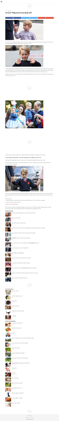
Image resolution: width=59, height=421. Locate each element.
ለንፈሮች (13, 333)
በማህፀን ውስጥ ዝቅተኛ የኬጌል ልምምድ (18, 311)
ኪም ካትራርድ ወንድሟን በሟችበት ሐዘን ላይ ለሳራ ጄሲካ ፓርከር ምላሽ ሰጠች (23, 212)
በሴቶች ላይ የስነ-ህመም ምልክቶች (17, 383)
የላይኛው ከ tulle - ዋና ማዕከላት (17, 398)
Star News (9, 10)
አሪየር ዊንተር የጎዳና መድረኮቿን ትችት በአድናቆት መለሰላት (21, 263)
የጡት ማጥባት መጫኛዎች (16, 403)
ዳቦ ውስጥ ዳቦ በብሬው (15, 378)
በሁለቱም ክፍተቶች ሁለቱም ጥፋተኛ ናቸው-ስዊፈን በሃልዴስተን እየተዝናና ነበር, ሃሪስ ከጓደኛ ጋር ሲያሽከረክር (28, 227)
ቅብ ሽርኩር (13, 373)
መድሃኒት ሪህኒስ (14, 368)
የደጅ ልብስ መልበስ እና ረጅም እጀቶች (17, 393)
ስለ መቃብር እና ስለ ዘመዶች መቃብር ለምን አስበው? (20, 358)
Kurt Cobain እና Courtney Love (18, 253)
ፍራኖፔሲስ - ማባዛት (15, 291)
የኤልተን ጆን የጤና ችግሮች (16, 218)
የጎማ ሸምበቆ (14, 316)
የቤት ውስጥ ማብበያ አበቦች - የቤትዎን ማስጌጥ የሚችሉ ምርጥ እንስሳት (23, 338)
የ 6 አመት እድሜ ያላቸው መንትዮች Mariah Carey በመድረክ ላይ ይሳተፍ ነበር (24, 268)
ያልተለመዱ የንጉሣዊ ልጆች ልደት (12, 204)
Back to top (29, 415)
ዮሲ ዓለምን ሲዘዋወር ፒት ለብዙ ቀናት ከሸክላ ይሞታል (20, 248)
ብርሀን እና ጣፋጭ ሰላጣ (15, 306)
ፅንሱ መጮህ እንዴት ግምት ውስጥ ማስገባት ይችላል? (20, 343)
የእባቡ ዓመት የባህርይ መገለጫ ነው (17, 296)
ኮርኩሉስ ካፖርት (14, 301)
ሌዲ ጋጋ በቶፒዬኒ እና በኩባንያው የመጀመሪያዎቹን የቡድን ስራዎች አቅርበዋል (23, 233)
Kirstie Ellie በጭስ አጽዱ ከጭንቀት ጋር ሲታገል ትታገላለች (21, 238)
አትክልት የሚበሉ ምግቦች (16, 348)
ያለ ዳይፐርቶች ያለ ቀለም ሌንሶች (17, 323)
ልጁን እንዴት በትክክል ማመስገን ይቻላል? (18, 353)
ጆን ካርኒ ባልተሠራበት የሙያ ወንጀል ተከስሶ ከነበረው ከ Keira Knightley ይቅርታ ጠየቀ (25, 242)
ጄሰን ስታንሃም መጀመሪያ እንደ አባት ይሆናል (18, 223)
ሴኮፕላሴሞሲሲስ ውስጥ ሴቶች (16, 388)
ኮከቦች (6, 10)
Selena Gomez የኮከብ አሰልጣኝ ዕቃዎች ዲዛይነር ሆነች (21, 363)
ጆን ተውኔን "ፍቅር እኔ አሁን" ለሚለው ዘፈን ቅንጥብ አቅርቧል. (21, 257)
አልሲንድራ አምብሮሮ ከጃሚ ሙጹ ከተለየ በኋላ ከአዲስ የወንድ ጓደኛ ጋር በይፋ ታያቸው (25, 272)
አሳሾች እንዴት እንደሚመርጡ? (16, 328)
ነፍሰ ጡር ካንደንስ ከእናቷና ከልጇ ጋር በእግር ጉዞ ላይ (19, 278)
